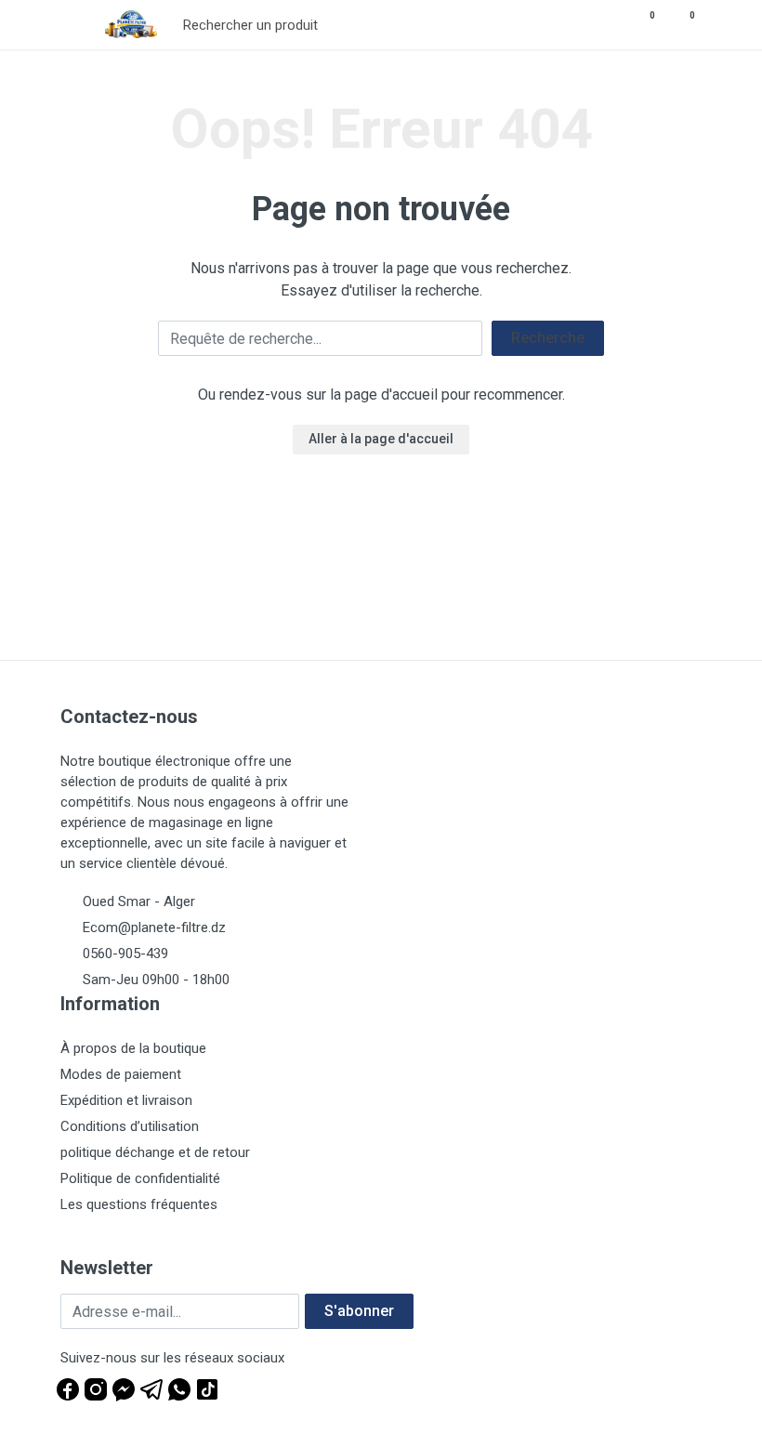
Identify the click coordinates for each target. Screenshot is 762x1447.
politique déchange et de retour (155, 1152)
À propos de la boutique (133, 1048)
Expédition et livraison (126, 1100)
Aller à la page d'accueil (381, 438)
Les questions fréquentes (138, 1204)
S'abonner (359, 1311)
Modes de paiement (120, 1074)
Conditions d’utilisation (129, 1126)
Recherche (548, 338)
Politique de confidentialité (140, 1178)
